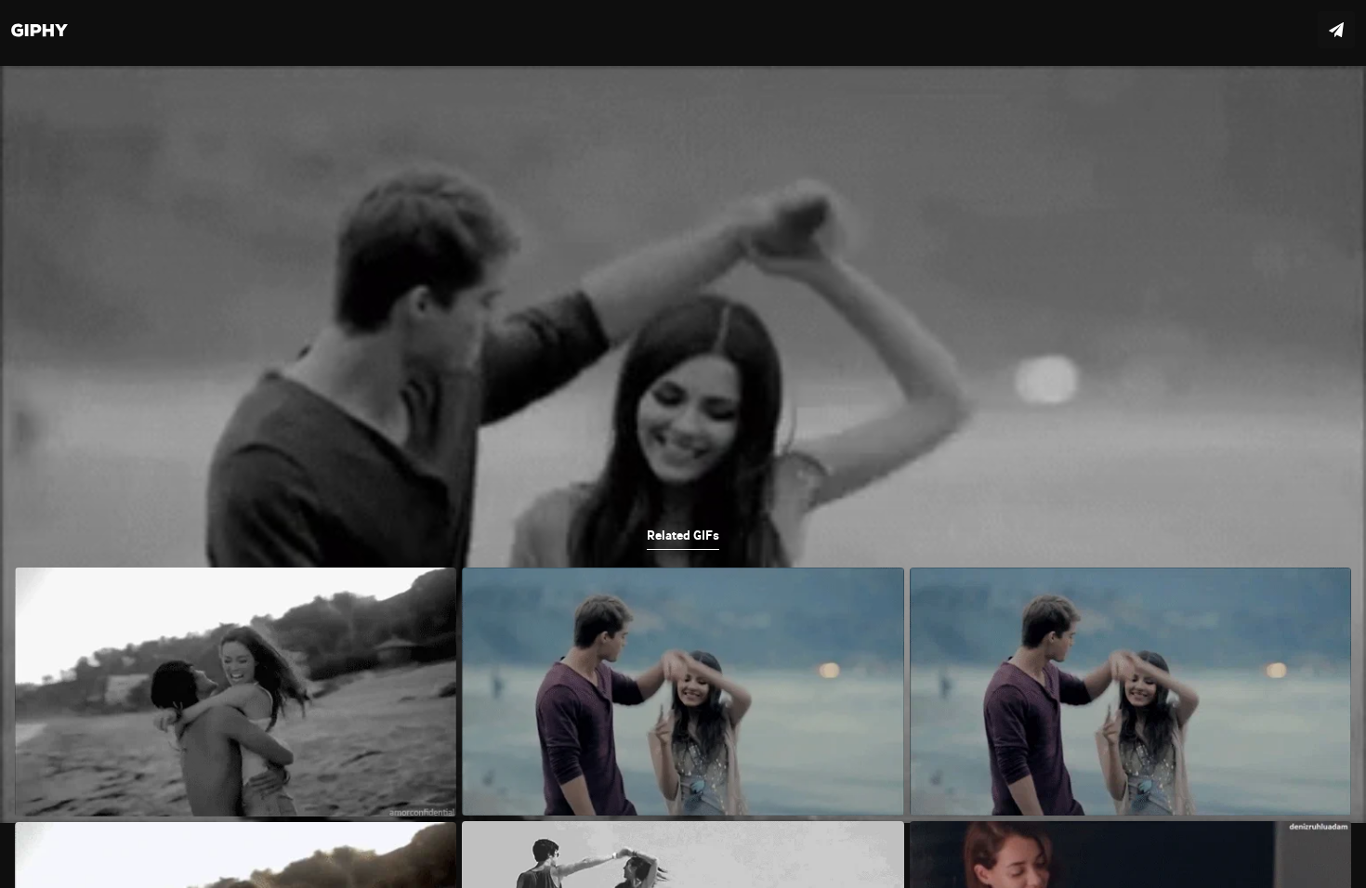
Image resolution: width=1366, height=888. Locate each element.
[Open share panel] (1336, 29)
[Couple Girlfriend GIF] (683, 444)
